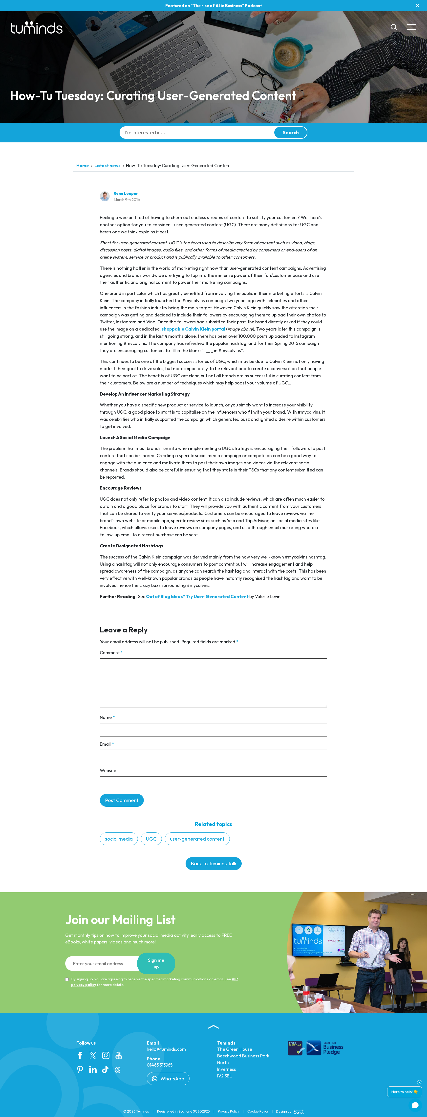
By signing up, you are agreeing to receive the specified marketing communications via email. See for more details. (154, 982)
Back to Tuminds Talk (213, 863)
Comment (111, 652)
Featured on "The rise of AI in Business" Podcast (213, 5)
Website (108, 770)
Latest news (107, 165)
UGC (151, 839)
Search (291, 132)
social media (119, 839)
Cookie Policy (258, 1111)
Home (82, 165)
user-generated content (197, 839)
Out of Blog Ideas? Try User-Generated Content (197, 596)
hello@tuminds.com (166, 1049)
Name (107, 717)
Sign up (156, 963)
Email (107, 744)
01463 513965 (159, 1065)
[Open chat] (415, 1105)
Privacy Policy (228, 1111)
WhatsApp (171, 1078)
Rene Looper (126, 193)
